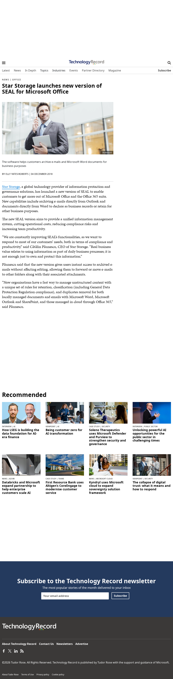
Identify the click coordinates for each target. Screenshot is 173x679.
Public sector (150, 426)
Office (16, 79)
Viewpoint (50, 426)
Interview (6, 426)
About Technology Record (19, 644)
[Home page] (86, 61)
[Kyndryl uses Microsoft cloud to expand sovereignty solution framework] (108, 465)
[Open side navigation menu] (3, 63)
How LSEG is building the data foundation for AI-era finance (20, 433)
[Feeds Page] (22, 650)
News (5, 79)
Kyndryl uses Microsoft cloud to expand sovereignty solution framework (106, 488)
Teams (61, 478)
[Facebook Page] (3, 650)
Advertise (81, 644)
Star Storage (11, 186)
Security (106, 426)
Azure (12, 478)
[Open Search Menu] (169, 63)
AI (14, 426)
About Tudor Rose (10, 674)
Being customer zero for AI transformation (64, 431)
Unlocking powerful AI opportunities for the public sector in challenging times (149, 435)
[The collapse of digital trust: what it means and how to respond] (152, 465)
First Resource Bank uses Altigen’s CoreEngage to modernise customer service (65, 488)
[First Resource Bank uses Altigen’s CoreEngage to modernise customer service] (65, 465)
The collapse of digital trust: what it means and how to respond (151, 486)
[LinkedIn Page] (16, 650)
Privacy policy (42, 674)
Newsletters (64, 644)
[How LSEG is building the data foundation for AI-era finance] (21, 412)
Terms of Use (27, 674)
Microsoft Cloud (104, 478)
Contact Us (46, 644)
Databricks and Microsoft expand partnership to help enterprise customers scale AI (21, 488)
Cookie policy (58, 674)
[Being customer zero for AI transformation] (65, 412)
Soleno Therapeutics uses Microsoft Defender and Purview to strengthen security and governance (107, 437)
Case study (94, 426)
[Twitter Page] (9, 650)
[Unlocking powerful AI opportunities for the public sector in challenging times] (152, 412)
